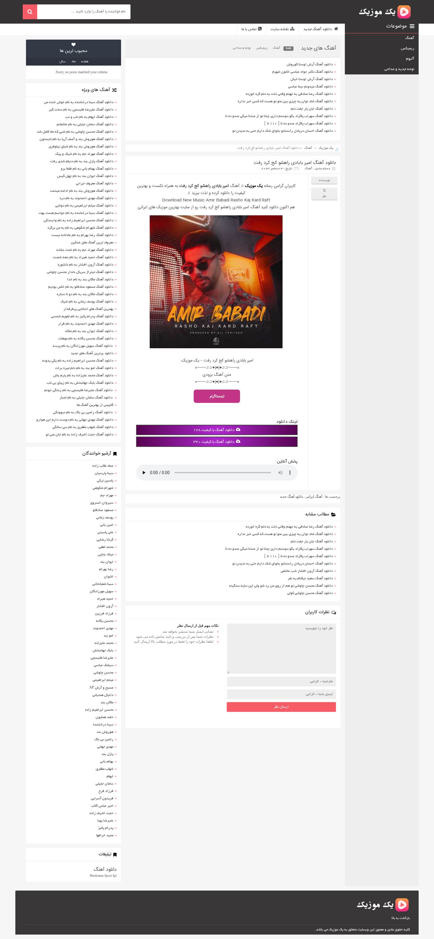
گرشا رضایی (105, 540)
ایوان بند (106, 562)
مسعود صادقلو (103, 510)
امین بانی (106, 525)
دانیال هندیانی (102, 695)
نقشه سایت (280, 29)
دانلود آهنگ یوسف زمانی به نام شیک (87, 302)
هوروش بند (105, 732)
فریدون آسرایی (102, 798)
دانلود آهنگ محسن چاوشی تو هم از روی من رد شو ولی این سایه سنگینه (281, 586)
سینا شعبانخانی (102, 584)
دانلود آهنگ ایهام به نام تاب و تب (89, 117)
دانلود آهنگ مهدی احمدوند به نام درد (86, 198)
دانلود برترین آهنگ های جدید (92, 353)
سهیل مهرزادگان (101, 591)
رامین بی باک (103, 739)
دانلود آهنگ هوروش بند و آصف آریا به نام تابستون (76, 139)
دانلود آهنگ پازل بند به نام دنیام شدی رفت (81, 161)
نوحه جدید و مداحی (399, 69)
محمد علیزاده (103, 643)
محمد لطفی (106, 547)
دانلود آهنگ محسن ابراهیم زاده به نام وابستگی (78, 220)
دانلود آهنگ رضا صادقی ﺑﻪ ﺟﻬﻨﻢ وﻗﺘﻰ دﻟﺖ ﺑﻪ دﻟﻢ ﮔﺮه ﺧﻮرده (289, 94)
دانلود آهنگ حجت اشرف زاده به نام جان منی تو (79, 435)
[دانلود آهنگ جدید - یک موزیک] (385, 11)
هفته (84, 62)
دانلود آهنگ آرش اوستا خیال (312, 79)
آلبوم (410, 59)
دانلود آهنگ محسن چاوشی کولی (310, 593)
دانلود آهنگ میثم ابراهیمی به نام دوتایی (84, 206)
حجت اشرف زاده (101, 813)
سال (62, 62)
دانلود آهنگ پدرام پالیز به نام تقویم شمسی (82, 316)
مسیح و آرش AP (101, 688)
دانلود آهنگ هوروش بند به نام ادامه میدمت (81, 191)
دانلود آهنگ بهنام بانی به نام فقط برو (87, 169)
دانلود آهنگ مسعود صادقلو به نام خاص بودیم (80, 287)
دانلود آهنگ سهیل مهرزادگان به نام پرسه (83, 346)
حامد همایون (104, 717)
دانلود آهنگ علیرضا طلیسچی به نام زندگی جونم (78, 390)
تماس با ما (249, 29)
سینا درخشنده (103, 725)
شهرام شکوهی (103, 488)
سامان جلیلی (104, 784)
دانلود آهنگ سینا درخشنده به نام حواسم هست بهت (76, 213)
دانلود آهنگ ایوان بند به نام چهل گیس (85, 176)
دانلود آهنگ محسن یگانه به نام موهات (85, 339)
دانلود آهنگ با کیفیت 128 (213, 430)
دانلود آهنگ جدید (318, 29)
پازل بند (107, 754)
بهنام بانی (106, 762)
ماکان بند (107, 702)
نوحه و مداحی (242, 48)
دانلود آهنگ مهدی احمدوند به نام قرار (85, 324)
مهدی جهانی (105, 747)
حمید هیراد (105, 599)
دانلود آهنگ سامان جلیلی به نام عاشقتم (85, 124)
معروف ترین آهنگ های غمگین (92, 243)
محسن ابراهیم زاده (99, 710)
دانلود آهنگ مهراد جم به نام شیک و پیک (84, 154)
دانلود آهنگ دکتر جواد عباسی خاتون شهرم (302, 72)
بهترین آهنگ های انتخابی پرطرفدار (88, 309)
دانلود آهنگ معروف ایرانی (94, 183)
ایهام (110, 776)
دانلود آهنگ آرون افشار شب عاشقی (307, 571)
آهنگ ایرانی (314, 496)
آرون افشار (105, 606)
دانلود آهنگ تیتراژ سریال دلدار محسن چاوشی (80, 272)
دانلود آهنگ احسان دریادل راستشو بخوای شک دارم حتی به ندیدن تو (282, 131)
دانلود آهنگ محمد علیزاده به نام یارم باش (83, 375)
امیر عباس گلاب (102, 806)
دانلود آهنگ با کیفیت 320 (213, 442)
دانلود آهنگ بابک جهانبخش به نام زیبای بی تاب (80, 383)
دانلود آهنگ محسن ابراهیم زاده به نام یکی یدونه (77, 361)
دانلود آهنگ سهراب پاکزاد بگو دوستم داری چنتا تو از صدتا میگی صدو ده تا (279, 116)
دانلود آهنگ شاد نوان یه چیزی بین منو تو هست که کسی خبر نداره (285, 101)
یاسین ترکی (105, 481)
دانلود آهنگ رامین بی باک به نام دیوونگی (83, 412)
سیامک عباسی (103, 665)
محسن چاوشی (103, 673)
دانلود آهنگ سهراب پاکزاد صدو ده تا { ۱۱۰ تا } (298, 124)
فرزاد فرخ (106, 791)
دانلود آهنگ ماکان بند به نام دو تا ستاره (85, 294)
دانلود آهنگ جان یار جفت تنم (312, 109)
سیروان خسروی (101, 503)
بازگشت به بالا (400, 918)
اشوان (108, 577)
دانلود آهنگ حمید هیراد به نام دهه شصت (83, 257)
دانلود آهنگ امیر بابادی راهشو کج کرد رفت (295, 163)
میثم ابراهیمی (103, 680)
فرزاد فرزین (104, 614)
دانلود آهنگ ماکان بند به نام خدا (90, 279)
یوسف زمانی (104, 518)
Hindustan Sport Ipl (103, 875)
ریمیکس (261, 48)
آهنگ (276, 48)
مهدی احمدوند (103, 628)
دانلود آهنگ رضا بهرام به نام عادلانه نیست (82, 235)
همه (288, 48)
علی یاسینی (105, 532)
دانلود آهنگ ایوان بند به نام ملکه (89, 331)
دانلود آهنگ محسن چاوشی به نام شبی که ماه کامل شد (75, 132)
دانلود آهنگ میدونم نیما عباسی (310, 87)
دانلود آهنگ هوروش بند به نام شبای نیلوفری (81, 147)
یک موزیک (326, 148)
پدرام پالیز (105, 828)
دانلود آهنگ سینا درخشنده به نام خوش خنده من (78, 102)
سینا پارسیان (104, 473)
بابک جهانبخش (103, 650)
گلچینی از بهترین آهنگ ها (95, 405)
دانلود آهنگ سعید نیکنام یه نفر (310, 578)
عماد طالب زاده (102, 466)
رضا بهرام (106, 569)
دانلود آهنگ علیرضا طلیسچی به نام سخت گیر (81, 110)
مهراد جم (106, 495)
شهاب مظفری (104, 769)
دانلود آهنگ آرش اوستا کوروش (310, 64)
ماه (74, 62)
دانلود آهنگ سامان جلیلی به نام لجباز (86, 398)
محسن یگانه (104, 621)
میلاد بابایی (105, 554)
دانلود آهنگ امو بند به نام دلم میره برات (84, 368)
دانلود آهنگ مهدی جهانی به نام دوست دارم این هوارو (74, 420)
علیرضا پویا (105, 821)
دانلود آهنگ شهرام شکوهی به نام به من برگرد (80, 228)
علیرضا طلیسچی (102, 658)
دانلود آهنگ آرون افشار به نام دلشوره (85, 265)
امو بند (108, 636)
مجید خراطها (104, 835)
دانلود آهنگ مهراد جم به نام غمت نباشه (84, 250)
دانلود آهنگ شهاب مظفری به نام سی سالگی (83, 427)
